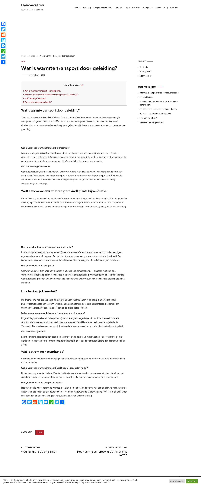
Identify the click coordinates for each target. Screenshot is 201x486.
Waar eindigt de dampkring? (38, 450)
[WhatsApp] (3, 51)
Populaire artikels (132, 8)
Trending (87, 8)
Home (77, 8)
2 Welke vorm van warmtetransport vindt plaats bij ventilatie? (50, 94)
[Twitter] (3, 29)
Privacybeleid (145, 71)
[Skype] (3, 40)
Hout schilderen (146, 97)
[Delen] (3, 62)
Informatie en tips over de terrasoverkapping (159, 93)
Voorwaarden (146, 76)
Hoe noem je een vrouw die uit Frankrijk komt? (102, 452)
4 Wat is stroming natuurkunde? (37, 102)
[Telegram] (3, 56)
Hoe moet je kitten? (148, 118)
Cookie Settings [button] (176, 481)
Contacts (174, 8)
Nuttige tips (148, 8)
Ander (158, 8)
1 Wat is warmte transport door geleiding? (42, 91)
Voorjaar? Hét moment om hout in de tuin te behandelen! (159, 103)
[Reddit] (3, 34)
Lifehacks (118, 8)
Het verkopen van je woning (152, 122)
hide (82, 85)
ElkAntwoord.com (32, 5)
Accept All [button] (192, 481)
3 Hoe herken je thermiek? (34, 98)
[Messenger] (3, 45)
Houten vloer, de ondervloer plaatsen (155, 113)
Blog (166, 8)
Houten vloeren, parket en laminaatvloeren (158, 109)
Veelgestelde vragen (102, 8)
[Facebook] (3, 24)
